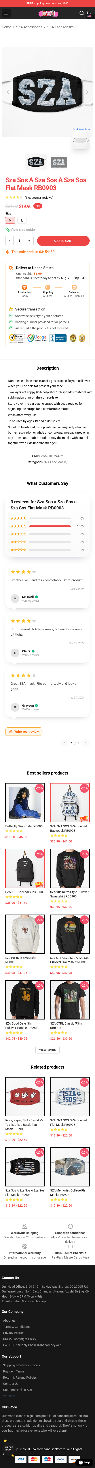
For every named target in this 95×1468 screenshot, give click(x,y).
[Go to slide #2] (59, 162)
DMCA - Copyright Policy (19, 1339)
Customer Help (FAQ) (17, 1390)
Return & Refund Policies (20, 1377)
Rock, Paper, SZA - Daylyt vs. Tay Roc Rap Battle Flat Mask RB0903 (24, 1125)
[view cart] (88, 13)
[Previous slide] (8, 92)
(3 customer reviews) (39, 197)
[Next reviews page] (86, 743)
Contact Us (10, 1383)
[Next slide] (86, 92)
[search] (81, 13)
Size (8, 213)
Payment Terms (14, 1371)
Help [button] (87, 1462)
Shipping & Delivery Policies (21, 1365)
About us (9, 1320)
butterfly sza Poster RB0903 (24, 826)
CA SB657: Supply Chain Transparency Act (32, 1345)
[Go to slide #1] (36, 162)
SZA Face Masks (60, 27)
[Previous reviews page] (64, 743)
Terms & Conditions (16, 1326)
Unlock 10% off (9, 1448)
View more (47, 1049)
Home (6, 27)
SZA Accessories (29, 27)
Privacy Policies (13, 1333)
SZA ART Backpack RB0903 (24, 892)
